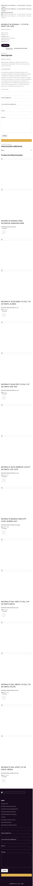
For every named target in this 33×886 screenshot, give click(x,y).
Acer (17, 307)
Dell (17, 607)
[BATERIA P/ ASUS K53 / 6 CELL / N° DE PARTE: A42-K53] (16, 336)
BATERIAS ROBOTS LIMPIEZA (8, 814)
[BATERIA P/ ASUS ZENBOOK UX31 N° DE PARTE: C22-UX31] (16, 419)
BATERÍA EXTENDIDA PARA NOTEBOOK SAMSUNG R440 (12, 222)
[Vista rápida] (4, 236)
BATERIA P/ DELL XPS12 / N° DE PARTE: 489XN (13, 768)
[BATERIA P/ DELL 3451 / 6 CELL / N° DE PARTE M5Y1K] (16, 554)
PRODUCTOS (4, 803)
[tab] (9, 48)
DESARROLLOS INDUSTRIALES (9, 825)
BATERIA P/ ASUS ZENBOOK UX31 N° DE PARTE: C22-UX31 (15, 468)
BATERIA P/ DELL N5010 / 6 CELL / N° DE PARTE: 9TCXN (16, 685)
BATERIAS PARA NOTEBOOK (8, 227)
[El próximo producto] (6, 21)
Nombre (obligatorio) (6, 97)
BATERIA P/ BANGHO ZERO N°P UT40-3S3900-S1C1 (13, 520)
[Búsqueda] (31, 1)
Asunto (3, 110)
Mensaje (3, 117)
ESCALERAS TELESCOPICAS (8, 819)
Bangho (18, 525)
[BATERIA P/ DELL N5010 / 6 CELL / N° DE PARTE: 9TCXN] (16, 636)
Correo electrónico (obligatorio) (8, 104)
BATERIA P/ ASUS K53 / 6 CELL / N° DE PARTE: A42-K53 (15, 385)
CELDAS (3, 817)
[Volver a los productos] (4, 21)
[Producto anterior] (2, 21)
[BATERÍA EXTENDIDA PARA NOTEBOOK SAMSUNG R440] (16, 173)
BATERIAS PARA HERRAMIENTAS (9, 809)
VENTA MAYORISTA (6, 822)
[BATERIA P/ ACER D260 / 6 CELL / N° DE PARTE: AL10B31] (16, 254)
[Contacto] (4, 232)
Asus (17, 390)
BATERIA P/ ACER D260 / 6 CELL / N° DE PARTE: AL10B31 (16, 302)
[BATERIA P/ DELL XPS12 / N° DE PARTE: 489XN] (16, 719)
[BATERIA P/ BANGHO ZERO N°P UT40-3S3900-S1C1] (16, 502)
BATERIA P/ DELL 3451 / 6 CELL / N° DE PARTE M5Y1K (15, 602)
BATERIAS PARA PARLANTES (8, 811)
